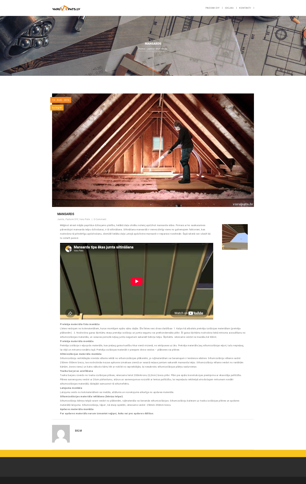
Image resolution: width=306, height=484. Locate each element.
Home (141, 48)
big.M (58, 107)
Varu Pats (84, 219)
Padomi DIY (72, 219)
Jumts (150, 48)
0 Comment (100, 219)
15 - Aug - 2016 (60, 100)
